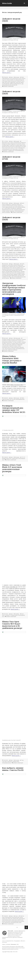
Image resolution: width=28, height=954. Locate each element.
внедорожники (14, 615)
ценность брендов (6, 212)
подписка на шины (13, 346)
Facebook (8, 944)
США (3, 348)
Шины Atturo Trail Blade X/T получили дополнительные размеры (12, 468)
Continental (13, 204)
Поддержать (17, 940)
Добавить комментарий (8, 86)
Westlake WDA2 (15, 270)
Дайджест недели (17, 274)
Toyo (22, 760)
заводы (3, 211)
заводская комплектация (19, 209)
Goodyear (4, 339)
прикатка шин (20, 920)
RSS (18, 944)
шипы (20, 922)
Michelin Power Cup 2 (13, 266)
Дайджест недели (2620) (11, 218)
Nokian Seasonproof (12, 81)
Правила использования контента (10, 949)
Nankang (19, 207)
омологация (20, 149)
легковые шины (5, 346)
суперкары (12, 211)
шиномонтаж (7, 922)
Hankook (19, 205)
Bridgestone (23, 142)
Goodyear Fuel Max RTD (12, 340)
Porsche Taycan (10, 147)
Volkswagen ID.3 (21, 147)
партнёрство (4, 150)
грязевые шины (15, 761)
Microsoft (15, 207)
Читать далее (6, 72)
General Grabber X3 (11, 79)
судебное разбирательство (15, 83)
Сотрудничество (9, 940)
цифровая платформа (12, 349)
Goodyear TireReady (21, 342)
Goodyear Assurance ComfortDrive (14, 339)
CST (22, 457)
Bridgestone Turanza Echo (16, 144)
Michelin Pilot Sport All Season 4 (8, 146)
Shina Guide (7, 3)
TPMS (3, 344)
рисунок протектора (6, 921)
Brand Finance (17, 142)
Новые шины (17, 338)
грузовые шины (10, 274)
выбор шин (10, 918)
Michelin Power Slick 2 (8, 267)
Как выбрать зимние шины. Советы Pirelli (13, 769)
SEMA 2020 (4, 82)
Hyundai (19, 265)
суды (22, 83)
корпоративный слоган (7, 149)
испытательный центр (6, 275)
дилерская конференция (17, 344)
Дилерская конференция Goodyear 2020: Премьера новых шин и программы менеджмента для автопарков (14, 288)
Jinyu (22, 265)
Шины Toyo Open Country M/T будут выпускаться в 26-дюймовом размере (12, 624)
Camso (23, 144)
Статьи (16, 916)
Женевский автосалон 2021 (8, 209)
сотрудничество (11, 150)
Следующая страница (26, 927)
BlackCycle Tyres (8, 78)
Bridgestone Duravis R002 (7, 265)
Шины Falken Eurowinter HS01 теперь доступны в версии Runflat (11, 359)
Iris (22, 205)
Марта (11, 77)
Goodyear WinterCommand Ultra (18, 343)
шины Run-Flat (14, 85)
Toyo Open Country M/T (7, 761)
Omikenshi (19, 81)
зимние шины (15, 458)
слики (12, 276)
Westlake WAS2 (8, 270)
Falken (22, 398)
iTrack (3, 207)
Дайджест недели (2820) (11, 92)
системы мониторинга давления (17, 347)
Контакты (4, 942)
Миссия (22, 940)
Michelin (10, 207)
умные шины (4, 349)
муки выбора (22, 918)
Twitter (3, 944)
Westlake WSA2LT (16, 271)
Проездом (17, 77)
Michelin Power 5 (5, 266)
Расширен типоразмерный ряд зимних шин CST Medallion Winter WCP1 (13, 408)
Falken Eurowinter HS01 (16, 384)
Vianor (8, 82)
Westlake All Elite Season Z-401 (8, 269)
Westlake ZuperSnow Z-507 (10, 273)
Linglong (7, 207)
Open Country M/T (7, 747)
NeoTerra (15, 267)
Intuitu (6, 81)
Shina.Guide (9, 951)
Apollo (22, 263)
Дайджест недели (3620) (11, 19)
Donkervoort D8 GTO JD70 (7, 205)
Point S (22, 81)
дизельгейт (19, 208)
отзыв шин (18, 82)
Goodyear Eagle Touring (20, 145)
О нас (3, 940)
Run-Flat (13, 399)
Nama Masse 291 (19, 146)
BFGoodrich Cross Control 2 (8, 142)
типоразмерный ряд (6, 85)
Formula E (15, 205)
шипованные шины (14, 922)
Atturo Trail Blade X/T (12, 586)
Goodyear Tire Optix (12, 342)
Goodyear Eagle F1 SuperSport (8, 145)
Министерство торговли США (18, 275)
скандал (7, 211)
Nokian (18, 267)
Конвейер (17, 614)
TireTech (16, 147)
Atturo (22, 614)
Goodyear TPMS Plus (6, 343)
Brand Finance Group (17, 78)
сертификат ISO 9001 (6, 276)
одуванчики (12, 82)
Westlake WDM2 (9, 271)
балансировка (8, 917)
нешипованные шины (6, 920)
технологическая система (10, 348)
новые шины (15, 149)
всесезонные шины (16, 917)
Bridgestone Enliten (6, 144)
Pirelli (5, 208)
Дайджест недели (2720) (11, 157)
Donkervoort (19, 204)
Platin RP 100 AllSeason (12, 208)
